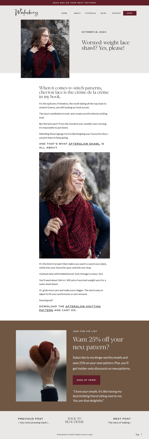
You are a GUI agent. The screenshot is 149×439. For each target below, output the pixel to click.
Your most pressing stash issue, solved (40, 422)
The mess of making (118, 422)
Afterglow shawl (84, 143)
